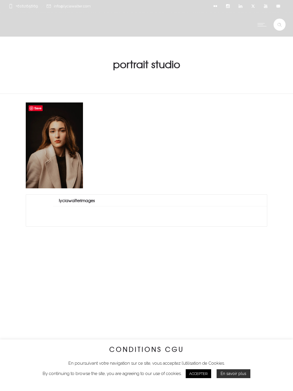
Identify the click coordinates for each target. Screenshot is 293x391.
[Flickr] (215, 6)
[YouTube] (265, 6)
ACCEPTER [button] (198, 374)
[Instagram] (227, 6)
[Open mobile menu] (263, 24)
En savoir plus (233, 373)
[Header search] (280, 25)
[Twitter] (253, 6)
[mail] (278, 6)
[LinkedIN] (240, 6)
